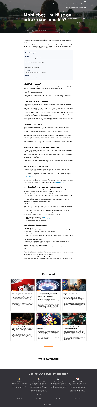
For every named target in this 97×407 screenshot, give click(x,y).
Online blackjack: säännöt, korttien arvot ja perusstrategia (71, 11)
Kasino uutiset (56, 3)
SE (84, 1)
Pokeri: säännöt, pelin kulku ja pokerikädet (75, 7)
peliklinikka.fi (49, 218)
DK (82, 1)
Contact (59, 398)
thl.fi (49, 220)
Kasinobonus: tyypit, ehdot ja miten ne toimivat (73, 14)
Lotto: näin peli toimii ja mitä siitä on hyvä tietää (73, 18)
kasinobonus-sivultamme (60, 182)
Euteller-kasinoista (28, 176)
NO (85, 1)
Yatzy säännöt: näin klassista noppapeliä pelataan (74, 22)
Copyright (39, 398)
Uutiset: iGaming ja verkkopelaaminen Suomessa (74, 3)
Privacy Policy (78, 398)
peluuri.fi (45, 217)
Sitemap (20, 398)
